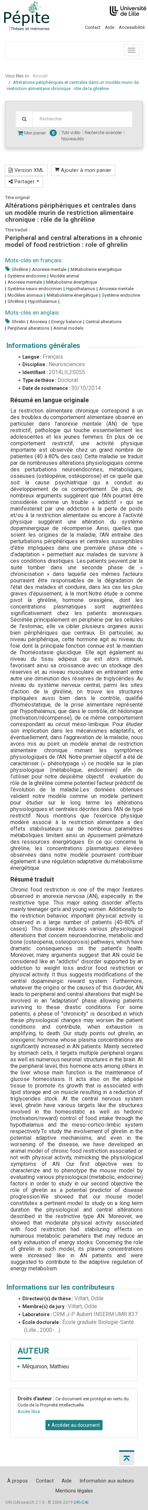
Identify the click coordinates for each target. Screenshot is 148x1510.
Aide (109, 27)
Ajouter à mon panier (86, 170)
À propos (17, 1480)
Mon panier (38, 133)
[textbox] (82, 119)
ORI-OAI (81, 1502)
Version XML (28, 170)
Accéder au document (76, 1425)
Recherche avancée (103, 132)
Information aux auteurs (107, 1480)
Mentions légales (74, 1490)
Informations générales (43, 345)
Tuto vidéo (70, 132)
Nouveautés (72, 138)
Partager (24, 181)
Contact (93, 27)
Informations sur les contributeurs (61, 1287)
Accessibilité (132, 27)
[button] (126, 1457)
